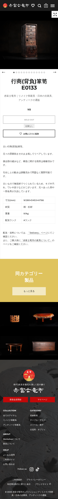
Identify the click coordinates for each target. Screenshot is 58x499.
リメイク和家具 (10, 420)
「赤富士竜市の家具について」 (36, 240)
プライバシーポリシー (36, 480)
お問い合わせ (9, 464)
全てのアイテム (10, 415)
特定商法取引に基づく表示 (18, 484)
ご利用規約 (17, 480)
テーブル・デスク (38, 420)
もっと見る (29, 291)
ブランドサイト (41, 484)
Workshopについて (11, 439)
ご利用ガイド (9, 459)
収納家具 (34, 415)
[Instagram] (31, 469)
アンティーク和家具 (12, 425)
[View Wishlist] (33, 6)
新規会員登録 (15, 399)
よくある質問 (9, 455)
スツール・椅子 (37, 425)
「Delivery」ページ (38, 232)
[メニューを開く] (53, 5)
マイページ (42, 399)
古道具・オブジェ (38, 429)
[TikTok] (37, 469)
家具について (9, 444)
